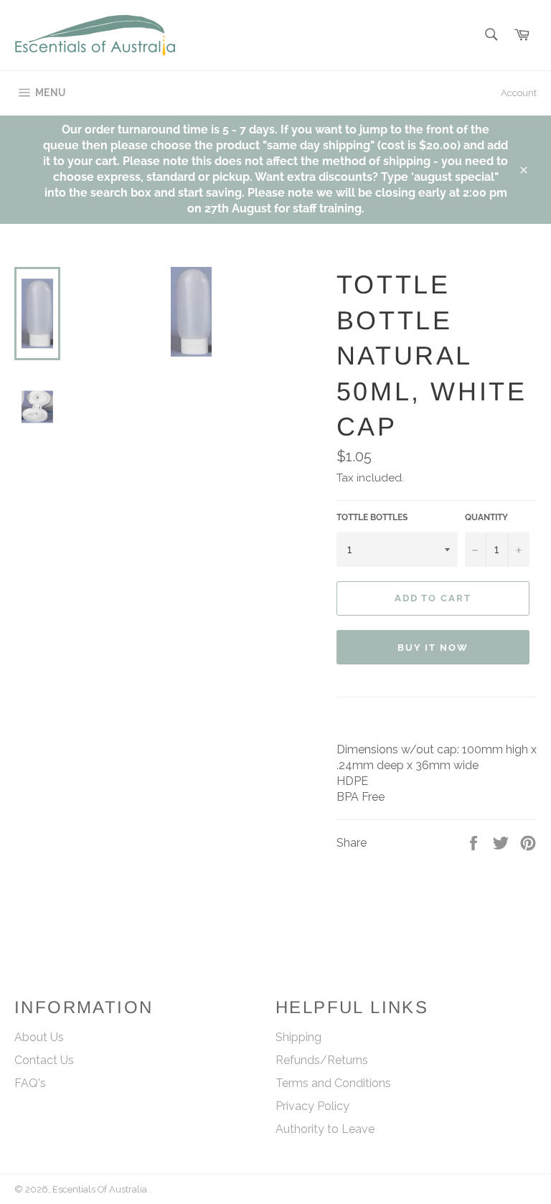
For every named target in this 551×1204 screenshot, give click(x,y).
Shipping (298, 1037)
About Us (39, 1037)
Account (519, 93)
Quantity (486, 517)
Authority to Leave (325, 1129)
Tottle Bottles (372, 517)
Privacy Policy (312, 1106)
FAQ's (30, 1083)
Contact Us (44, 1060)
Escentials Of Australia (100, 1189)
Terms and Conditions (333, 1083)
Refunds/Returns (322, 1060)
